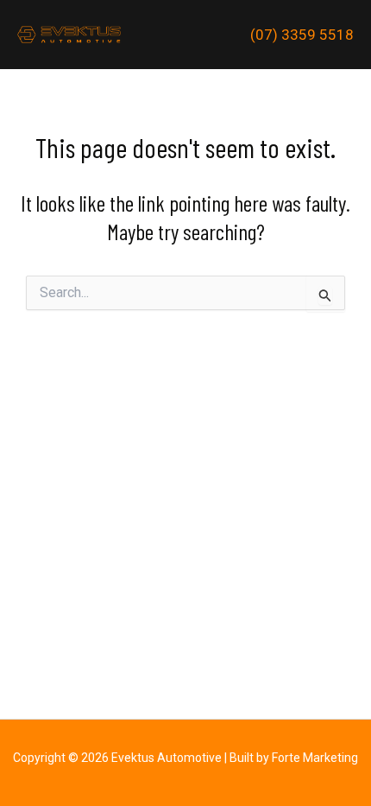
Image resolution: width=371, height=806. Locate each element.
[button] (302, 35)
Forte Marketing (315, 758)
